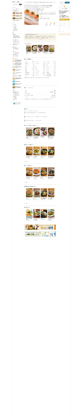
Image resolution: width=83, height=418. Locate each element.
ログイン (61, 2)
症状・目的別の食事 (15, 48)
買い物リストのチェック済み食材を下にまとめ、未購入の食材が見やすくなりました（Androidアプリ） (40, 2)
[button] (40, 54)
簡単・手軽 (41, 18)
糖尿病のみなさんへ (15, 44)
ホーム (15, 7)
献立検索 (14, 34)
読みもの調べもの (15, 54)
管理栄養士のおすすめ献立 (16, 37)
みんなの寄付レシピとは (16, 41)
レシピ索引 (14, 27)
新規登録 (67, 2)
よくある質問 (14, 97)
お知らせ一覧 (14, 99)
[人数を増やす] (32, 87)
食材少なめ (44, 18)
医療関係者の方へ (16, 10)
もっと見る (25, 161)
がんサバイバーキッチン (16, 43)
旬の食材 (48, 18)
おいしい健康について (16, 93)
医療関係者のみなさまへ (16, 92)
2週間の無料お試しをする (64, 19)
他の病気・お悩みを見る (16, 20)
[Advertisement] (40, 30)
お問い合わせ (14, 96)
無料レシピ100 (15, 30)
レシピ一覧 (14, 24)
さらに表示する (40, 39)
